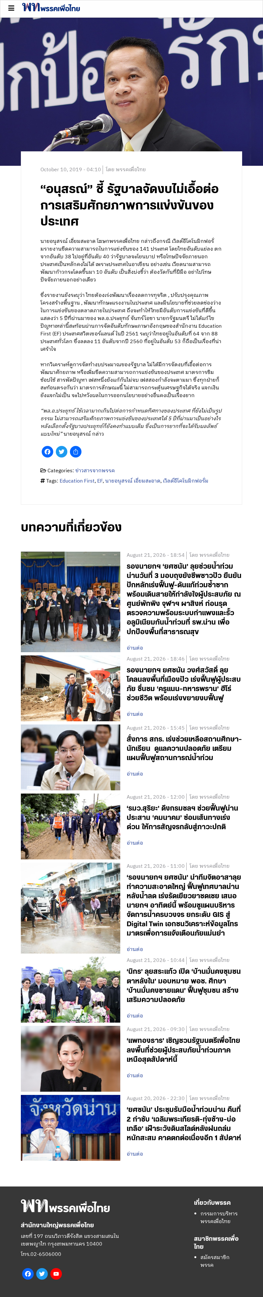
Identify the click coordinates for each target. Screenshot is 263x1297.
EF (100, 481)
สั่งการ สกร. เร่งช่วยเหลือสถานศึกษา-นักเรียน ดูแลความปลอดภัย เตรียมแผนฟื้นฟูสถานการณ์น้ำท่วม (184, 748)
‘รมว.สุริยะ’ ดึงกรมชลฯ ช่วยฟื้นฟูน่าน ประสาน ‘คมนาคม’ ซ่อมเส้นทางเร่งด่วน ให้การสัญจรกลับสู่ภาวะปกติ (182, 818)
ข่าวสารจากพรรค (95, 470)
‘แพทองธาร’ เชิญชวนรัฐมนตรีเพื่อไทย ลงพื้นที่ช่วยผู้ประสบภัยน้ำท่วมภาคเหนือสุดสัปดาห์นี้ (183, 1050)
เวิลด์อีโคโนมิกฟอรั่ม (185, 481)
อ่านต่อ (135, 648)
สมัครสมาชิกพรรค (215, 1261)
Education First (77, 481)
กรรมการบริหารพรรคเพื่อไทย (219, 1218)
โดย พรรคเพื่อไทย (126, 169)
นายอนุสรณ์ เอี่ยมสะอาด (132, 481)
